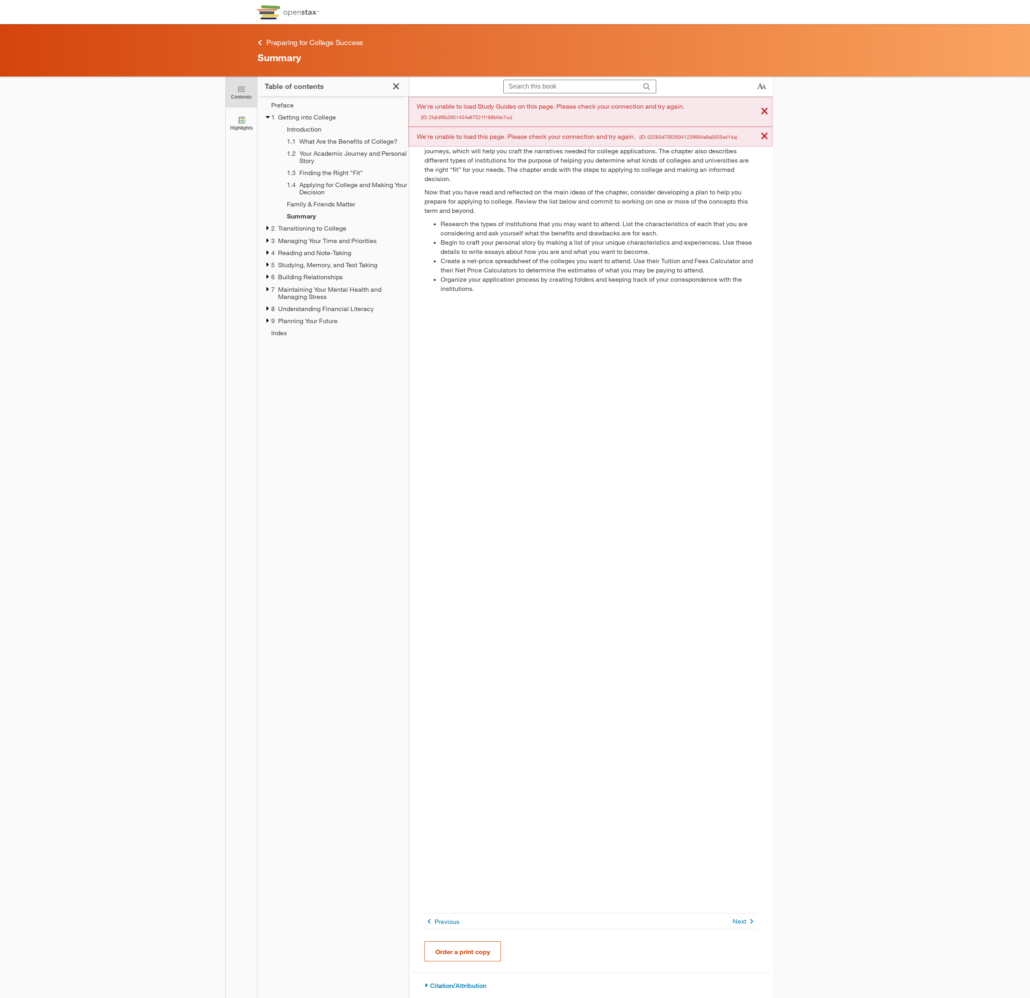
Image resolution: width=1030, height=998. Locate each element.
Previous (447, 921)
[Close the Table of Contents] (396, 86)
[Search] (647, 87)
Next (739, 921)
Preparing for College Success (314, 42)
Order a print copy (462, 951)
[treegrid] (333, 218)
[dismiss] (764, 111)
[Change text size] (761, 86)
